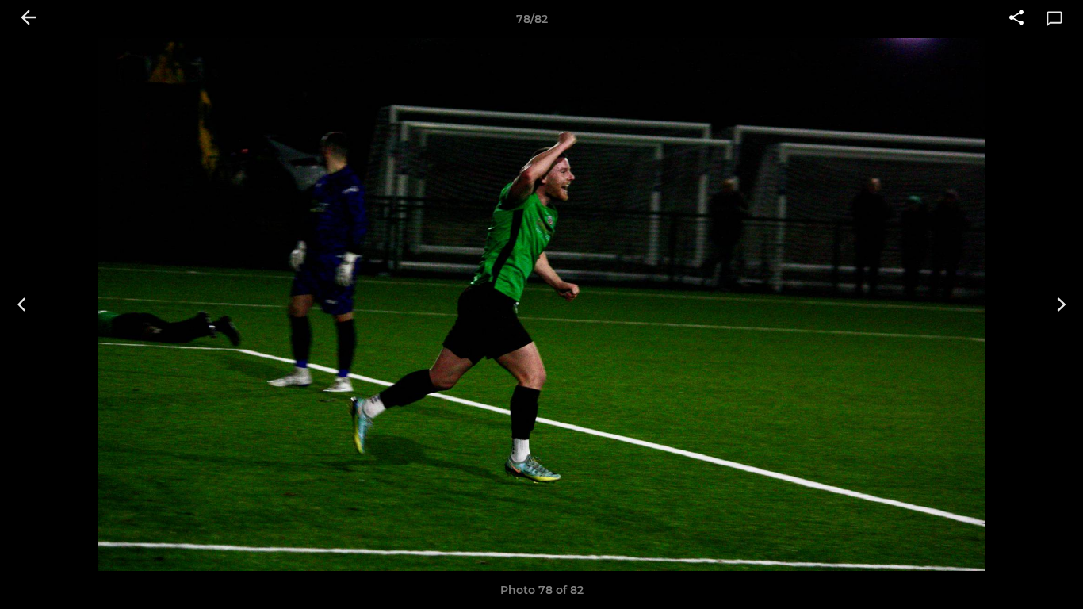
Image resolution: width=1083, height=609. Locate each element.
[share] (1016, 19)
